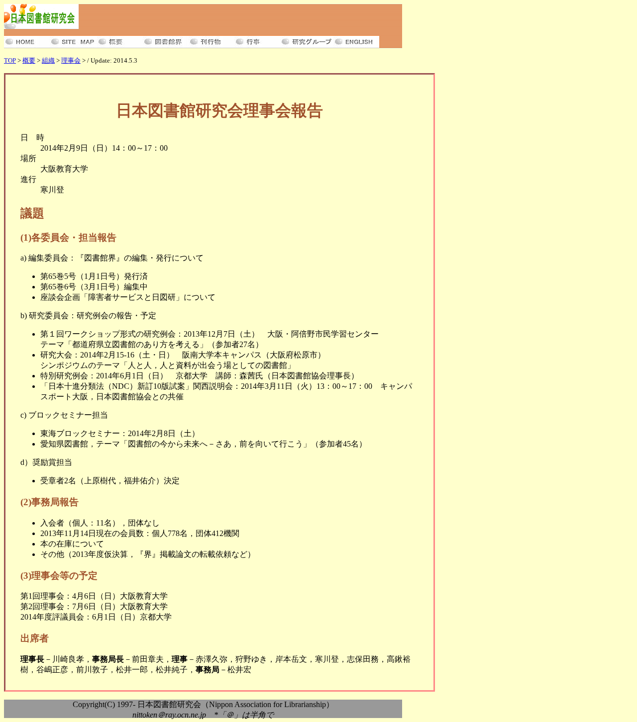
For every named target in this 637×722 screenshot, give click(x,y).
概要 (28, 60)
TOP (10, 60)
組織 (48, 60)
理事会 (71, 60)
